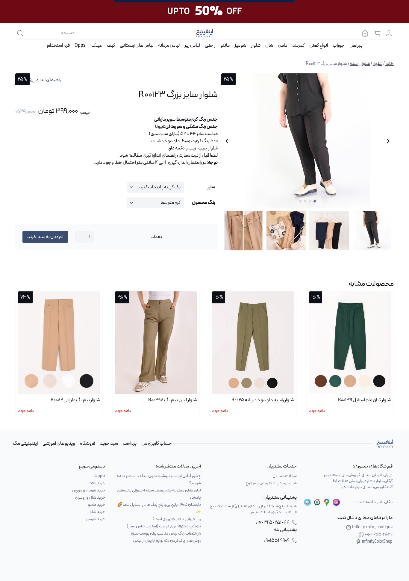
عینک (96, 45)
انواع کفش (318, 45)
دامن (282, 45)
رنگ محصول (203, 202)
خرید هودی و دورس (88, 490)
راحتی (210, 45)
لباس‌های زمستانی (136, 45)
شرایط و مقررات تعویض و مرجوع (271, 483)
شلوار (255, 45)
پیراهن (355, 45)
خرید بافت (96, 483)
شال (269, 45)
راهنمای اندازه (48, 80)
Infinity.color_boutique (372, 527)
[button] (314, 201)
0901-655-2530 (379, 535)
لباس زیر (192, 45)
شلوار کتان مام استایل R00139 (364, 400)
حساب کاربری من (156, 443)
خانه (389, 63)
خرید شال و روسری (90, 497)
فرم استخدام (58, 45)
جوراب (339, 45)
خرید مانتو (96, 505)
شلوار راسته (360, 63)
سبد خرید (109, 443)
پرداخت (130, 443)
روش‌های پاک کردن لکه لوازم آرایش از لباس (167, 541)
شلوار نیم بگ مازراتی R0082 (75, 400)
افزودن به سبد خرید (45, 236)
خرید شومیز (95, 519)
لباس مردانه (169, 45)
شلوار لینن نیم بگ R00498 (172, 400)
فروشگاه (87, 443)
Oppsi (81, 45)
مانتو (225, 45)
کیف (111, 45)
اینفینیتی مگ (25, 443)
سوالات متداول (284, 476)
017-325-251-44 (272, 522)
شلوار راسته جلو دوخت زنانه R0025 (262, 400)
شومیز (240, 45)
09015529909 (276, 540)
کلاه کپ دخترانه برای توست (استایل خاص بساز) (164, 526)
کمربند (298, 45)
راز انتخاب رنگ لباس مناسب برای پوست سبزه (166, 533)
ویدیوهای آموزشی (59, 443)
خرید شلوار (96, 512)
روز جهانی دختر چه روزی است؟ (176, 519)
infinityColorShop (377, 542)
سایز (211, 187)
